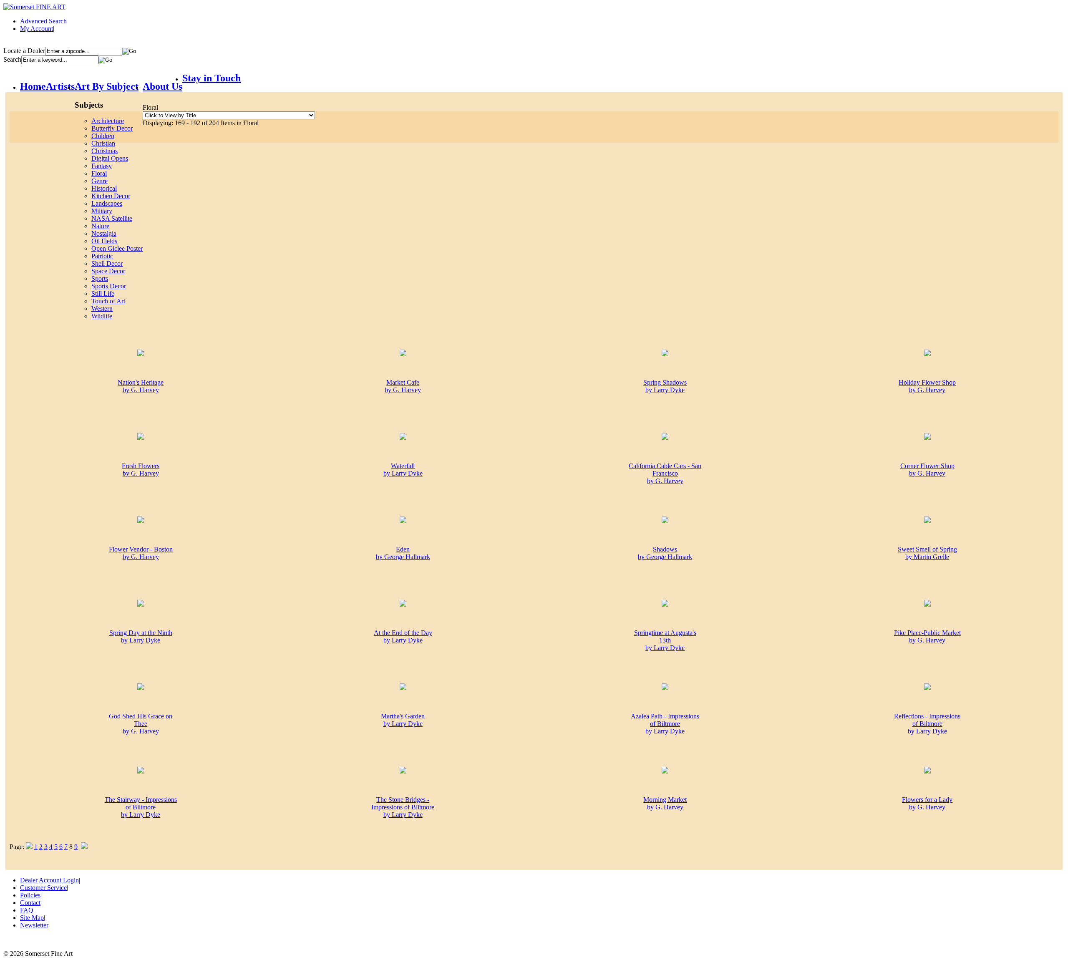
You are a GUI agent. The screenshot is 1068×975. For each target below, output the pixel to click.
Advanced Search (43, 21)
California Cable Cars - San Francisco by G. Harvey (665, 473)
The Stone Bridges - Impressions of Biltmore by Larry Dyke (402, 807)
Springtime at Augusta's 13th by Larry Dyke (665, 640)
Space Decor (108, 271)
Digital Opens (109, 158)
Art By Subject (107, 86)
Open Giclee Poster (117, 248)
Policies (30, 895)
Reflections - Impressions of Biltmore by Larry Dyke (927, 724)
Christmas (104, 150)
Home (33, 86)
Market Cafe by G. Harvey (403, 386)
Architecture (107, 120)
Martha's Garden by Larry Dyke (403, 720)
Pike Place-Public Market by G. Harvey (927, 636)
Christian (103, 143)
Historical (104, 188)
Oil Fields (104, 240)
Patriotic (102, 255)
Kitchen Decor (110, 195)
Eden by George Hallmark (403, 553)
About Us (162, 86)
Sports (99, 278)
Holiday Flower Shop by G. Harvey (927, 386)
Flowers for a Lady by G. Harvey (927, 803)
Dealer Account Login (49, 880)
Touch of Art (108, 301)
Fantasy (101, 165)
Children (102, 135)
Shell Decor (107, 263)
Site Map (32, 917)
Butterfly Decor (112, 128)
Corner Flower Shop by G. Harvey (927, 469)
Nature (100, 225)
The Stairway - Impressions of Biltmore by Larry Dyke (141, 807)
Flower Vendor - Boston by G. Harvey (141, 553)
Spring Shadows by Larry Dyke (665, 386)
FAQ (26, 910)
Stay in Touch (211, 78)
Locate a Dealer (24, 50)
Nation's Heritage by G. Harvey (141, 386)
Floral (99, 173)
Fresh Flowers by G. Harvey (140, 469)
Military (101, 210)
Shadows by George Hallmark (665, 553)
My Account (36, 28)
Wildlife (101, 316)
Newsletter (34, 925)
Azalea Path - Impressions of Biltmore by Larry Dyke (665, 724)
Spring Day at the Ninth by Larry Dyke (140, 636)
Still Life (102, 293)
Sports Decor (108, 286)
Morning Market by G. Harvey (665, 803)
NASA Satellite (111, 218)
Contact (30, 902)
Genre (99, 180)
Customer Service (43, 887)
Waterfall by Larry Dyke (403, 469)
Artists (60, 86)
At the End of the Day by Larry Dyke (403, 636)
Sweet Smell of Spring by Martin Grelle (927, 553)
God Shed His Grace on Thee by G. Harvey (140, 724)
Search (12, 59)
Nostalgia (103, 233)
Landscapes (106, 203)
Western (102, 308)
